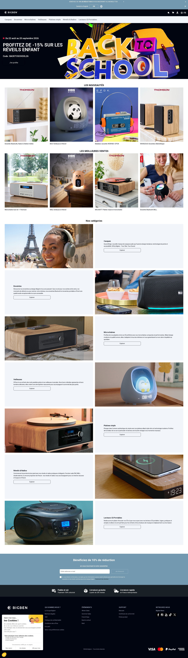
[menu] (94, 19)
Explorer (122, 250)
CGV (46, 617)
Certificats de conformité (126, 614)
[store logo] (11, 12)
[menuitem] (9, 19)
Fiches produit (123, 617)
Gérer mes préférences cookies (54, 630)
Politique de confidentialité (53, 620)
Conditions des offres (51, 623)
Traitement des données (101, 579)
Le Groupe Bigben (50, 610)
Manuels (121, 610)
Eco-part (47, 626)
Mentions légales (50, 614)
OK (94, 6)
